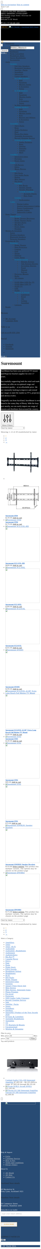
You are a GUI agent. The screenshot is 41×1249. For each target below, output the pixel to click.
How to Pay (10, 1161)
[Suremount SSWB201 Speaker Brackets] (22, 843)
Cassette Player (11, 959)
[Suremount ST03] (22, 737)
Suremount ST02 (11, 780)
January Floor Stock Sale (15, 986)
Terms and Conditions (14, 1163)
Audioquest (10, 953)
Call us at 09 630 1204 (10, 333)
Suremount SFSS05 (12, 687)
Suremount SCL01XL (13, 646)
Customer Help (11, 321)
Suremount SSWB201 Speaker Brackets (20, 864)
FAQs (7, 1156)
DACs (8, 961)
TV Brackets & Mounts (15, 1025)
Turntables (9, 1021)
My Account (10, 319)
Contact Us (10, 1177)
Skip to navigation (8, 5)
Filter (33, 1038)
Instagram (9, 349)
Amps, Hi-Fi (10, 947)
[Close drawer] (2, 9)
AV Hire (8, 1175)
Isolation (9, 984)
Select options (18, 867)
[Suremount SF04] (22, 480)
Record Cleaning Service (15, 1000)
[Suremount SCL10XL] (22, 584)
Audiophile (10, 949)
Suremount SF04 (11, 516)
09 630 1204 (15, 23)
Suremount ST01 (11, 821)
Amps (7, 945)
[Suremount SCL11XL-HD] (22, 543)
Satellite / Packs (12, 1004)
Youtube (8, 346)
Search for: (5, 48)
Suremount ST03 (11, 739)
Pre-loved (9, 994)
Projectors (9, 996)
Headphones (10, 973)
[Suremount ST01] (22, 801)
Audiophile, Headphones (15, 951)
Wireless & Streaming (14, 1029)
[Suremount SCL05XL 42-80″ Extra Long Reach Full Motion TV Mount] (22, 709)
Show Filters (7, 425)
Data (7, 963)
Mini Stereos (10, 988)
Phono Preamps (11, 992)
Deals (7, 965)
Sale (7, 1002)
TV (6, 1023)
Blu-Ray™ (9, 957)
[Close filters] (2, 1099)
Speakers (9, 1010)
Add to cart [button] (17, 518)
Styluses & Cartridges (14, 1017)
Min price (5, 1036)
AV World (9, 1173)
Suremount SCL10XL (13, 604)
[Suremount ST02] (22, 760)
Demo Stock (10, 967)
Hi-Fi (7, 975)
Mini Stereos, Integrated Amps (18, 990)
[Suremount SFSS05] (22, 667)
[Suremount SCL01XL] (22, 626)
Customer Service (12, 1159)
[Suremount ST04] (22, 520)
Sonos (7, 1006)
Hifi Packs (9, 978)
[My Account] (2, 43)
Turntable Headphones (14, 1019)
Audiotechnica (11, 955)
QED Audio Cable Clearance (17, 998)
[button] (4, 53)
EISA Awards (11, 969)
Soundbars (9, 1008)
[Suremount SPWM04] (22, 890)
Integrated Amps (12, 982)
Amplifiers (9, 943)
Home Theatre (11, 980)
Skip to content (23, 5)
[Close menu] (2, 2)
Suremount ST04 (11, 522)
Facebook (9, 344)
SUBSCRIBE (9, 1224)
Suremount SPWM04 (13, 910)
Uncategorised (11, 1027)
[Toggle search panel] (2, 45)
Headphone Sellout (13, 971)
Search (4, 50)
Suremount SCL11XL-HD (15, 563)
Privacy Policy (11, 1165)
